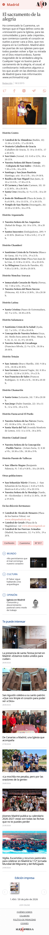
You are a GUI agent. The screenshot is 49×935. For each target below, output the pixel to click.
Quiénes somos (24, 912)
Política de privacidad (24, 919)
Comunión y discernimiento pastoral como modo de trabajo (17, 606)
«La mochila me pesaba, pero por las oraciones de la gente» (22, 778)
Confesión (9, 543)
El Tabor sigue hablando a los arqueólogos (14, 582)
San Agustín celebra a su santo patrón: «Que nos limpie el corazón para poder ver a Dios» (23, 697)
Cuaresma (25, 543)
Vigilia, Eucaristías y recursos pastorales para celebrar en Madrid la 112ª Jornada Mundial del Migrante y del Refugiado (24, 860)
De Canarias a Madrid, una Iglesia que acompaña (23, 739)
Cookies (24, 923)
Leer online (24, 905)
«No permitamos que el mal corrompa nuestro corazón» (17, 561)
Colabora (25, 916)
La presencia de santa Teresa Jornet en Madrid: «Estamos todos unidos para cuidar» (23, 655)
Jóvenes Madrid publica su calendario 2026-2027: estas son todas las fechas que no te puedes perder (23, 818)
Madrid (13, 4)
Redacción (7, 83)
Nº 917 (38, 543)
